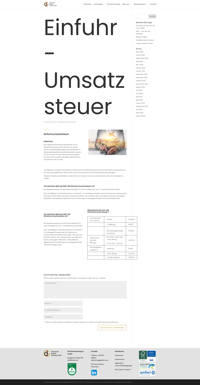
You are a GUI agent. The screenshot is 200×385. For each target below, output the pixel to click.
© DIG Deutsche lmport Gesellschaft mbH (60, 382)
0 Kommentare (71, 122)
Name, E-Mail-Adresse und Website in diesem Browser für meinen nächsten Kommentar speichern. (82, 322)
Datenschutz (119, 359)
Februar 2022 (140, 116)
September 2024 (142, 58)
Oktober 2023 (141, 81)
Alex (47, 122)
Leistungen (98, 4)
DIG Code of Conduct (123, 370)
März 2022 (139, 113)
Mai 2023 (139, 97)
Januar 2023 (140, 103)
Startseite (87, 4)
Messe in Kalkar (141, 37)
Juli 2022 (139, 110)
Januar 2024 (140, 71)
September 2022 (142, 106)
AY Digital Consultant (123, 382)
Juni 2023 (139, 94)
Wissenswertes (139, 4)
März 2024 (139, 65)
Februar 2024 (141, 68)
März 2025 (139, 52)
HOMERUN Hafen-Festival (145, 40)
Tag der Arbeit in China (144, 43)
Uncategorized (61, 122)
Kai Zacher (109, 382)
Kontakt (153, 4)
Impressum (119, 355)
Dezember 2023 (141, 74)
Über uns (125, 4)
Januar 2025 (140, 55)
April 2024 (139, 61)
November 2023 (141, 77)
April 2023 (139, 100)
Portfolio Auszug (113, 4)
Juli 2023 (139, 90)
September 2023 (142, 84)
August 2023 (140, 87)
